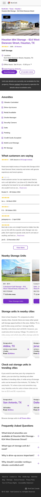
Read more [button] (23, 188)
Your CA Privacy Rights (9, 483)
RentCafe (5, 9)
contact (17, 84)
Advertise (34, 477)
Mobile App (26, 477)
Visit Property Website (12, 69)
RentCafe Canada (33, 488)
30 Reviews (18, 46)
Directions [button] (13, 60)
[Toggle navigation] (4, 3)
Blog (3, 480)
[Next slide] (37, 25)
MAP (7, 17)
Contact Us (13, 477)
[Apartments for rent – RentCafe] (12, 3)
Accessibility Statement (25, 483)
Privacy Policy (30, 480)
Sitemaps (9, 480)
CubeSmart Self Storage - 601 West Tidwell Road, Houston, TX (15, 288)
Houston (17, 9)
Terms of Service (19, 480)
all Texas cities (25, 418)
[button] (27, 72)
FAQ (19, 477)
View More (21, 248)
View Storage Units (16, 301)
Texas (11, 9)
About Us (5, 477)
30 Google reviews (26, 159)
